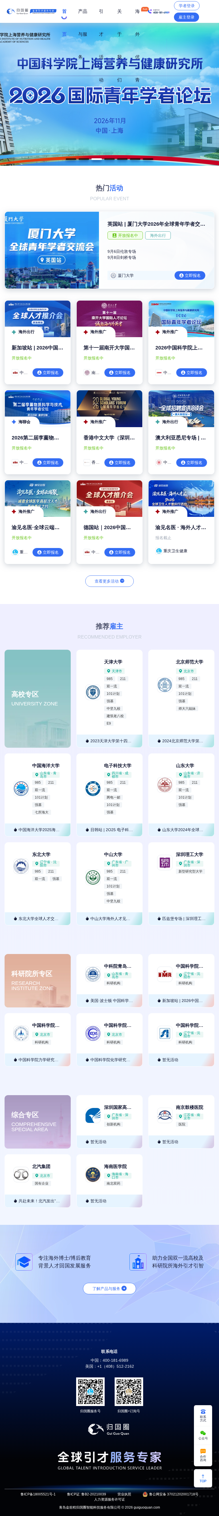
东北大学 (41, 854)
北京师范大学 (189, 661)
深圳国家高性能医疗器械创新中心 (138, 1107)
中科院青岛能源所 (122, 966)
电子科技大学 (117, 765)
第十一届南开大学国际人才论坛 (119, 348)
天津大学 (113, 661)
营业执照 (124, 1494)
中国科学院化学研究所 (127, 1025)
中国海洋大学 (46, 765)
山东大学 (185, 765)
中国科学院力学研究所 (55, 1025)
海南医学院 (115, 1166)
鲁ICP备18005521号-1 (38, 1494)
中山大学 (113, 854)
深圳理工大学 (189, 854)
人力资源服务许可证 (109, 1499)
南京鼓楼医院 (189, 1107)
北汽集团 (41, 1166)
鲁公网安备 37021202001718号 (173, 1494)
